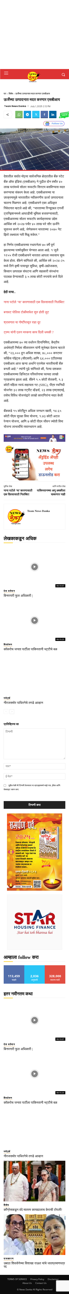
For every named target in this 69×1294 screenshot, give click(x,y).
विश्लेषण (8, 644)
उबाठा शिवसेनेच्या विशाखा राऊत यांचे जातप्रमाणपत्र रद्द (34, 1264)
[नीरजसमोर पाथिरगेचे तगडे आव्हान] (34, 674)
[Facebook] (44, 114)
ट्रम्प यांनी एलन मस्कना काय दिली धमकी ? (29, 332)
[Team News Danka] (16, 517)
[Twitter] (36, 114)
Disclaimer (53, 1279)
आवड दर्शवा (14, 966)
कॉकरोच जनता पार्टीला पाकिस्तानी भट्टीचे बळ (30, 649)
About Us (27, 1283)
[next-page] (12, 711)
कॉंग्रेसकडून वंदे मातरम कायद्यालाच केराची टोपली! (33, 1210)
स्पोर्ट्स (7, 698)
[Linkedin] (52, 114)
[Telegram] (27, 114)
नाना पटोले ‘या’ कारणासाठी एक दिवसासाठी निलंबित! (34, 302)
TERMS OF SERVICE (17, 1279)
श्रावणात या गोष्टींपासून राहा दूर (22, 322)
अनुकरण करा (34, 966)
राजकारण (9, 1258)
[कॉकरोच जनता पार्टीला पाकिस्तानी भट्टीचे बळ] (34, 620)
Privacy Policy (37, 1279)
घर (5, 93)
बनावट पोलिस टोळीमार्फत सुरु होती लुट (26, 312)
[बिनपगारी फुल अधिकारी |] (34, 566)
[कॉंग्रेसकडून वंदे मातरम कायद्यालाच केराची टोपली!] (34, 1181)
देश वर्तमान (9, 591)
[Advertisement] (34, 34)
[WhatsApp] (19, 114)
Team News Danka (15, 106)
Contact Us (41, 1283)
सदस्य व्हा (55, 966)
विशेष (11, 93)
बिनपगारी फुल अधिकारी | (18, 595)
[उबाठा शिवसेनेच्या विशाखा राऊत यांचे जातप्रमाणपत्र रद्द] (34, 1234)
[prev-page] (6, 711)
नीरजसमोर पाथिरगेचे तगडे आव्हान (23, 703)
